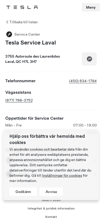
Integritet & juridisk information (51, 208)
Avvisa (51, 192)
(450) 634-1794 (83, 81)
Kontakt (51, 217)
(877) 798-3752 (19, 100)
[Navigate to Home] (22, 7)
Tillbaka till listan (23, 22)
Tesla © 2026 (51, 200)
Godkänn (23, 192)
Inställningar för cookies (62, 175)
